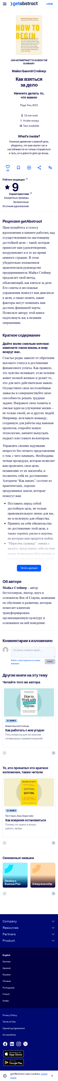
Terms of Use (9, 1021)
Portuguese (9, 987)
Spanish (7, 968)
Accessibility (9, 1034)
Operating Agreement (14, 1028)
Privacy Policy (10, 1015)
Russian (7, 974)
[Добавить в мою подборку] (29, 167)
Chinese (7, 981)
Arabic (6, 1000)
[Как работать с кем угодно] (29, 702)
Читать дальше (29, 568)
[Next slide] (53, 753)
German (7, 961)
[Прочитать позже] (18, 167)
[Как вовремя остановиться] (29, 792)
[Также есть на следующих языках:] (50, 167)
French (6, 994)
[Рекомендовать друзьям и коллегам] (39, 167)
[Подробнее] (26, 178)
